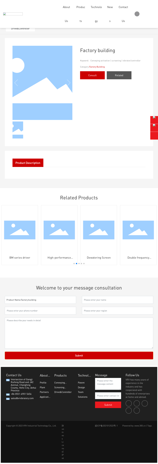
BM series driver (19, 257)
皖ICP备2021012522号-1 (106, 425)
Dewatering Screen (99, 257)
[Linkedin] (137, 403)
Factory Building (97, 66)
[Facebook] (129, 403)
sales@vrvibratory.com (22, 398)
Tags (149, 425)
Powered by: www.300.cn (134, 425)
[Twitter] (145, 403)
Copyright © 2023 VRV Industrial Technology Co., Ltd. (31, 425)
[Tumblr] (129, 410)
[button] (74, 263)
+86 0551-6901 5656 (21, 393)
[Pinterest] (137, 410)
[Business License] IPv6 (63, 441)
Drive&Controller (20, 28)
